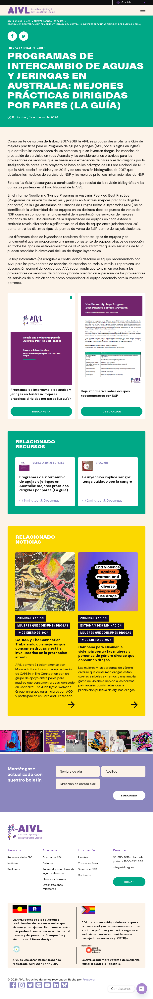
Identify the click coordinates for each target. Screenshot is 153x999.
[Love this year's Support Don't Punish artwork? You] (120, 741)
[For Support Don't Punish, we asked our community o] (98, 741)
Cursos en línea (88, 863)
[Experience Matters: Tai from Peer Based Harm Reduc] (76, 741)
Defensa (48, 863)
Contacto (84, 875)
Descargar (41, 411)
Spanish (126, 2)
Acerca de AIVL (52, 857)
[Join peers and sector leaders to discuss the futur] (11, 741)
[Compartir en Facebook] (12, 36)
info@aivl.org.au (123, 867)
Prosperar (89, 979)
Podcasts (14, 869)
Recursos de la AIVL (19, 21)
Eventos (83, 857)
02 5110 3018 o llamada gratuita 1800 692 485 (128, 859)
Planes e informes (54, 879)
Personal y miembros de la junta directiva (59, 871)
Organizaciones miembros (53, 887)
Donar (129, 882)
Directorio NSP (87, 869)
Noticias (13, 863)
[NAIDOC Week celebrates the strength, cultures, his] (32, 741)
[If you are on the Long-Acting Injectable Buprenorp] (54, 741)
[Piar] (23, 36)
